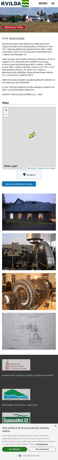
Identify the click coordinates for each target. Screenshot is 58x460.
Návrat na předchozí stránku (19, 184)
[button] (29, 455)
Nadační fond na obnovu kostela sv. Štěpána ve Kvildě (27, 375)
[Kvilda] (14, 3)
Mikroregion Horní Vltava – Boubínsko (19, 405)
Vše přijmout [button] (14, 449)
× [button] (55, 426)
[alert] (29, 442)
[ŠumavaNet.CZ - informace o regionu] (16, 423)
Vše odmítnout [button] (42, 449)
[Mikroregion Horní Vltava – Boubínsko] (16, 399)
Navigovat (30, 174)
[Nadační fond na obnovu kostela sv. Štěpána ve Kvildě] (16, 369)
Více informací (42, 444)
